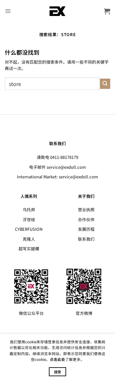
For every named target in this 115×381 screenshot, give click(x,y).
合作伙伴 (86, 219)
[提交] (105, 84)
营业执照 (86, 209)
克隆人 (29, 239)
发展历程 (86, 229)
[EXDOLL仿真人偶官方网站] (57, 11)
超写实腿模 (29, 248)
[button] (8, 11)
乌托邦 (29, 209)
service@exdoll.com (66, 167)
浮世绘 (29, 219)
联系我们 (86, 239)
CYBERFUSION (28, 229)
